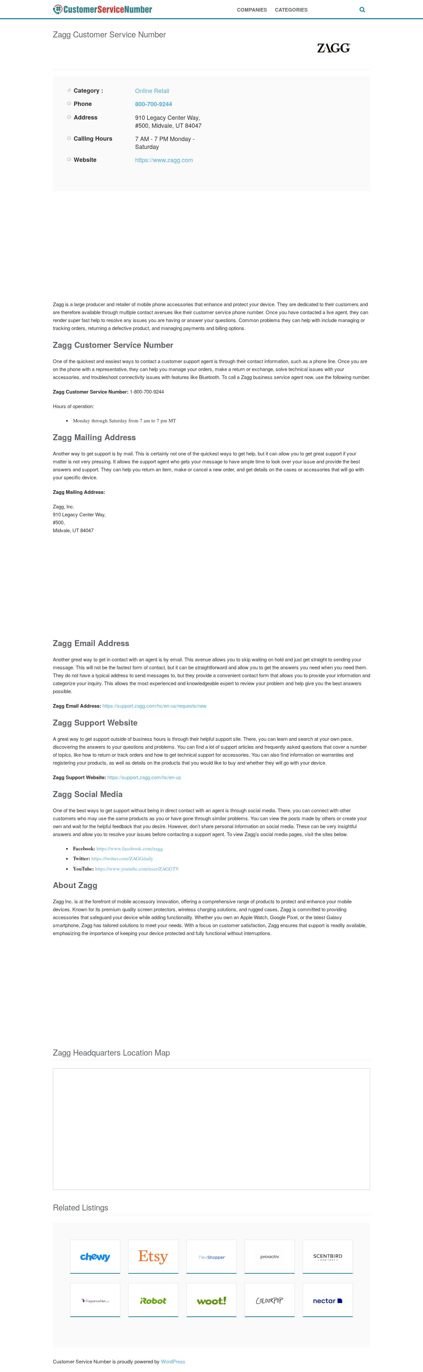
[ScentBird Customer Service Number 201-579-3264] (328, 1256)
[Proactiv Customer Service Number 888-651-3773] (270, 1256)
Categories (291, 9)
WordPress (173, 1361)
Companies (252, 9)
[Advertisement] (286, 132)
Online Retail (152, 90)
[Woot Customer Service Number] (211, 1300)
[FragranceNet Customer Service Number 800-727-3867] (95, 1300)
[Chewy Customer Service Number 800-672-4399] (95, 1256)
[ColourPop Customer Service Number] (270, 1300)
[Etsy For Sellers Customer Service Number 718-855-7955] (153, 1256)
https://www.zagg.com (164, 159)
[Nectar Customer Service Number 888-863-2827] (328, 1300)
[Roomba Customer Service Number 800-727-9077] (153, 1300)
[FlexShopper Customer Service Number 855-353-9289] (211, 1256)
